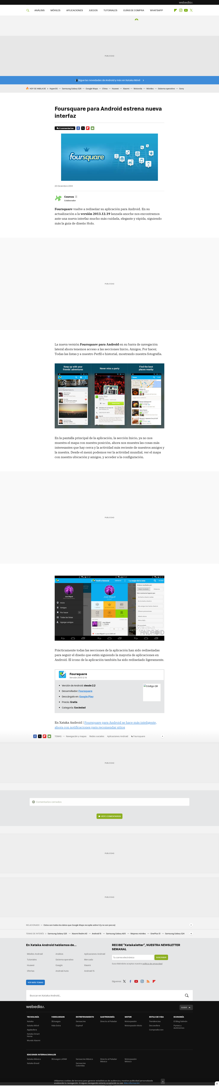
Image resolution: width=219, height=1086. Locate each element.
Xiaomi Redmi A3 (80, 933)
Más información (132, 1083)
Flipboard (175, 10)
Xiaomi (126, 88)
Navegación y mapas (76, 736)
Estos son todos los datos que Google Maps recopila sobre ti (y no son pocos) (79, 925)
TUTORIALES (110, 10)
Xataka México (34, 1059)
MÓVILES (55, 10)
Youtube (186, 10)
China (105, 88)
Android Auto (62, 970)
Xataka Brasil (33, 1063)
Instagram (180, 10)
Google (59, 965)
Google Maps (92, 88)
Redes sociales (96, 736)
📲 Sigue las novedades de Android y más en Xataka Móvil (107, 80)
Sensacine (81, 1021)
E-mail (92, 128)
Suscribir (161, 957)
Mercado (88, 959)
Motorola (138, 88)
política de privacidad (152, 963)
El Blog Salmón (180, 1021)
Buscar (187, 995)
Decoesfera (154, 1025)
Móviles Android (35, 953)
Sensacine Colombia (81, 1064)
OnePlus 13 (155, 933)
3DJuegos (55, 1021)
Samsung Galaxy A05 (116, 933)
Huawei (115, 88)
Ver (111, 816)
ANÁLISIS (39, 10)
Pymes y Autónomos (179, 1026)
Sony (181, 88)
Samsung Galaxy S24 (174, 933)
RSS (148, 980)
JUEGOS (93, 10)
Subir (184, 1007)
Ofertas (30, 970)
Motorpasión (131, 1021)
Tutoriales (32, 959)
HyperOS (54, 88)
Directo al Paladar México (108, 1060)
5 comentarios (66, 128)
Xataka (30, 1021)
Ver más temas (35, 982)
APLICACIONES (74, 10)
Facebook (78, 128)
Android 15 (97, 933)
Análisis (59, 953)
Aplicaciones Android (117, 736)
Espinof (79, 1025)
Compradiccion (156, 1029)
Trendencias (155, 1021)
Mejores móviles (138, 933)
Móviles (150, 88)
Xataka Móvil (33, 1025)
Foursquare (139, 736)
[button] (70, 196)
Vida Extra (56, 1025)
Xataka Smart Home (33, 1035)
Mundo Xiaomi (33, 1040)
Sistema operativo (166, 88)
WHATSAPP (156, 10)
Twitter (191, 10)
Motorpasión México (131, 1060)
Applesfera (32, 1029)
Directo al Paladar (108, 1021)
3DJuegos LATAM (59, 1059)
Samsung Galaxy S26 (71, 88)
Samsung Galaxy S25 (57, 933)
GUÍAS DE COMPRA (133, 10)
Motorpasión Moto (133, 1025)
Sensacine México (84, 1059)
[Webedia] (186, 2)
